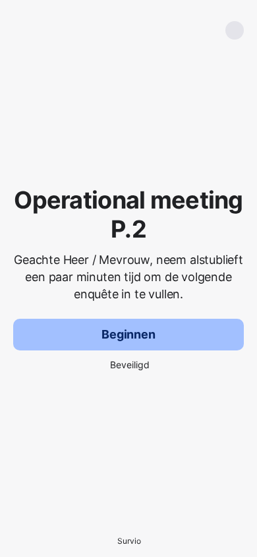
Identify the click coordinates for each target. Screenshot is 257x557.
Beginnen (128, 334)
